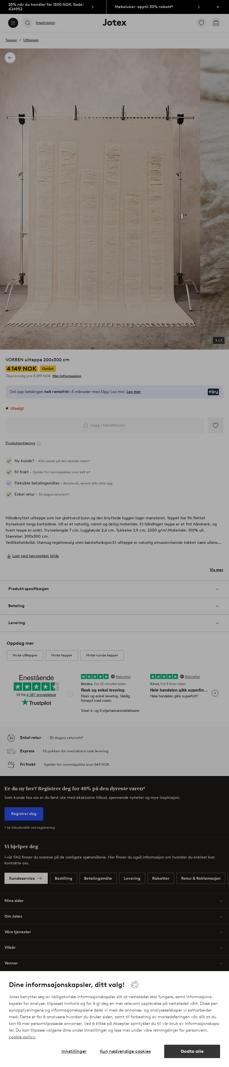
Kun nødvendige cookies (125, 1051)
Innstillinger (74, 1051)
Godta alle (192, 1051)
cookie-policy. (22, 1036)
